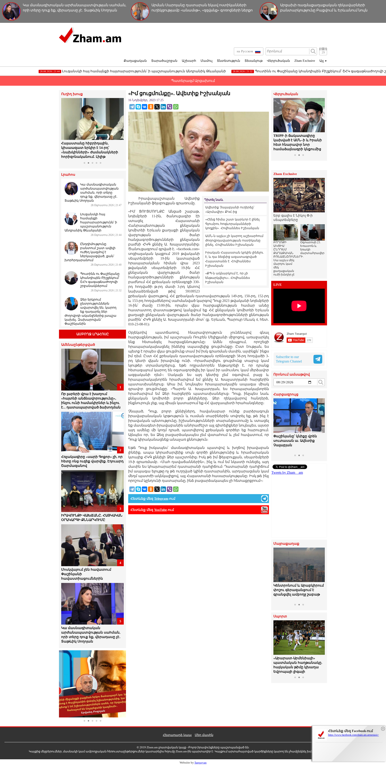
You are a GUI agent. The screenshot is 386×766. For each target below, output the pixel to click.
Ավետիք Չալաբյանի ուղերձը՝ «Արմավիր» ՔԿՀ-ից (229, 209)
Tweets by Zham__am (287, 472)
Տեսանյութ (253, 60)
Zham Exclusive (304, 60)
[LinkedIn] (163, 106)
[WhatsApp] (175, 106)
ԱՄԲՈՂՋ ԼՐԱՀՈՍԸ (92, 334)
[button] (65, 128)
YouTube (160, 510)
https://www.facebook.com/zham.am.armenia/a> (353, 735)
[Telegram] (132, 106)
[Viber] (169, 106)
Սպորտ (280, 616)
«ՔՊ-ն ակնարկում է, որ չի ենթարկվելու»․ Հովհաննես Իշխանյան (227, 278)
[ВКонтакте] (144, 106)
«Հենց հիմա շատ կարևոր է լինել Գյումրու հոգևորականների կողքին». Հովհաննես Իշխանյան (232, 224)
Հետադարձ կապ (177, 735)
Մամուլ (206, 60)
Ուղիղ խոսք (72, 94)
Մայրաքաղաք (286, 543)
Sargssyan (201, 762)
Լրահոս (68, 174)
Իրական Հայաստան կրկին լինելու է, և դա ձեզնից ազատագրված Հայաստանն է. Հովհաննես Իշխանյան (234, 259)
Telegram (161, 498)
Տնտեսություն (228, 60)
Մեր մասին (204, 735)
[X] (157, 106)
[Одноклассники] (150, 106)
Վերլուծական (278, 60)
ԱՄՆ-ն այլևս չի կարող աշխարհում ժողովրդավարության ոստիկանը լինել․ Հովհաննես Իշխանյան (234, 240)
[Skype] (138, 106)
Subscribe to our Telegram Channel (289, 359)
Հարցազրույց (285, 394)
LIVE (277, 284)
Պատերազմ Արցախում (193, 81)
